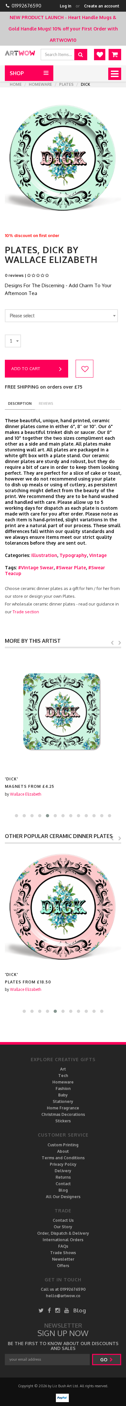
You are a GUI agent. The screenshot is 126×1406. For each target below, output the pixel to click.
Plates (66, 84)
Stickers (63, 1120)
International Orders (63, 1239)
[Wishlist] (99, 54)
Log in (65, 6)
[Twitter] (41, 1310)
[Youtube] (66, 1310)
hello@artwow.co (63, 1295)
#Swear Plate (71, 567)
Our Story (63, 1226)
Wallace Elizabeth (25, 794)
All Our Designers (63, 1196)
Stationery (63, 1101)
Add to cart (25, 368)
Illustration (44, 555)
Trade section (26, 611)
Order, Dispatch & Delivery (63, 1233)
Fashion (63, 1088)
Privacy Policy (63, 1164)
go (104, 1359)
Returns (63, 1177)
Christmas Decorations (63, 1114)
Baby (63, 1095)
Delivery (63, 1170)
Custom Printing (63, 1144)
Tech (63, 1075)
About (63, 1151)
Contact (63, 1183)
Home (16, 84)
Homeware (40, 84)
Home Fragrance (63, 1108)
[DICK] (63, 712)
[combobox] (61, 315)
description (20, 403)
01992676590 (26, 5)
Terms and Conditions (63, 1157)
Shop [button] (17, 73)
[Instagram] (57, 1310)
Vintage (98, 555)
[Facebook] (49, 1310)
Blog (63, 1190)
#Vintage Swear (36, 567)
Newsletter (63, 1259)
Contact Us (63, 1220)
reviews (46, 403)
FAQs (63, 1246)
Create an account (101, 6)
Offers (63, 1265)
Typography (73, 555)
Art (63, 1069)
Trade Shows (63, 1252)
